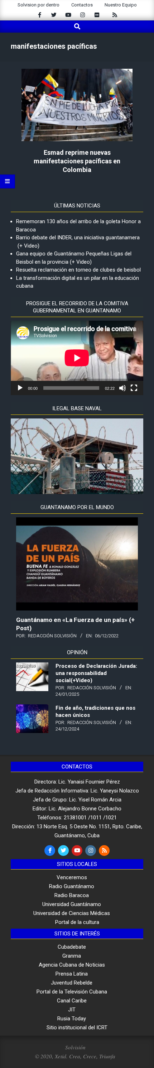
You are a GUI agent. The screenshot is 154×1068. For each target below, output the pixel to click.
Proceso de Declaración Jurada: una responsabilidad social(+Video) (96, 673)
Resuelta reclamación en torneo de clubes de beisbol (78, 270)
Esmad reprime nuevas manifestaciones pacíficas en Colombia (77, 161)
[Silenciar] (122, 388)
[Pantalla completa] (134, 388)
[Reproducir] (20, 388)
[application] (77, 358)
